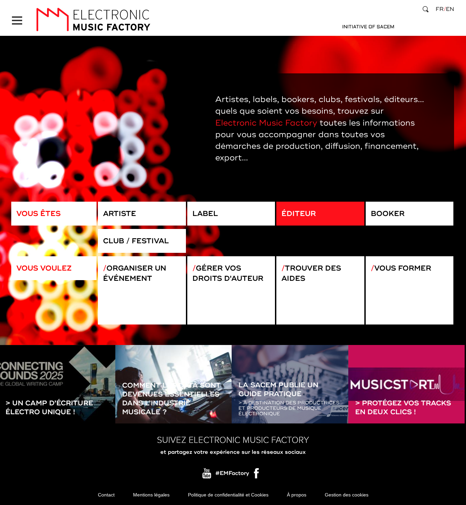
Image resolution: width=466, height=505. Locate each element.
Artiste (119, 213)
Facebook (257, 475)
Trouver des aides (311, 273)
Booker (388, 213)
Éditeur (298, 213)
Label (205, 213)
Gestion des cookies (346, 494)
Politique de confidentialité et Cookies (228, 494)
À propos (296, 494)
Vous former (402, 268)
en (450, 9)
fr (439, 9)
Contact (106, 494)
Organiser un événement (134, 273)
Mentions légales (151, 494)
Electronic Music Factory (266, 123)
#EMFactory (232, 473)
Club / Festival (136, 240)
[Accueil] (93, 19)
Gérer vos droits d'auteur (227, 273)
